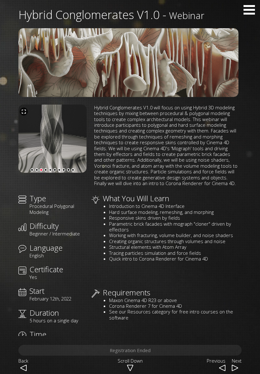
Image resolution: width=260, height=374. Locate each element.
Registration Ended (130, 350)
